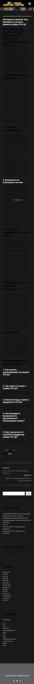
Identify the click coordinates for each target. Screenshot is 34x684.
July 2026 (5, 574)
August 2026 (6, 572)
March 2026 (6, 583)
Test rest (5, 524)
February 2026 (7, 585)
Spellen (5, 643)
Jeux (4, 635)
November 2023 (7, 596)
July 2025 (5, 589)
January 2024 (6, 594)
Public (4, 637)
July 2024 (5, 591)
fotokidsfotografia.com (9, 630)
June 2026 (5, 576)
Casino (14, 450)
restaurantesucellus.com (9, 639)
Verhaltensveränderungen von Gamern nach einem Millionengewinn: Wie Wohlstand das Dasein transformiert (17, 520)
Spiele (4, 645)
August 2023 (6, 598)
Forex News (6, 628)
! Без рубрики (7, 619)
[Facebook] (8, 454)
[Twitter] (10, 454)
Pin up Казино (18, 200)
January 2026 (6, 587)
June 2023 (5, 600)
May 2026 (5, 578)
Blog (4, 624)
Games (5, 632)
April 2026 (5, 580)
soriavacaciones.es (8, 641)
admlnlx (6, 450)
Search (5, 490)
